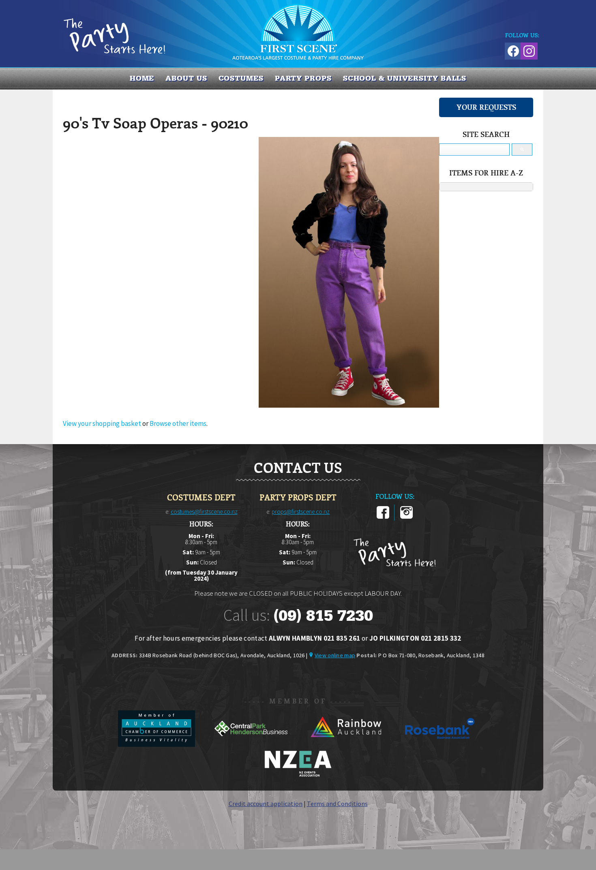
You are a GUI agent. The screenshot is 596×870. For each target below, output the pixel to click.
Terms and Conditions (337, 803)
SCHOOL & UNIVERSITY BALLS (405, 78)
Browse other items (178, 423)
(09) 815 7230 (323, 615)
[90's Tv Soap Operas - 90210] (349, 405)
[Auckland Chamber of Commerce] (157, 744)
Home (142, 78)
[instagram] (406, 517)
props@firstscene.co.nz (301, 511)
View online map (335, 655)
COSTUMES (241, 78)
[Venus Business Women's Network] (298, 775)
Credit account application (265, 803)
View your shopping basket (102, 423)
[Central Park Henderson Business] (251, 744)
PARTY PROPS (303, 78)
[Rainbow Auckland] (346, 744)
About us (186, 78)
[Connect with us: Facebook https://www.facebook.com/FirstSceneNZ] (512, 50)
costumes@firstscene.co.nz (204, 511)
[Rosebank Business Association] (440, 744)
